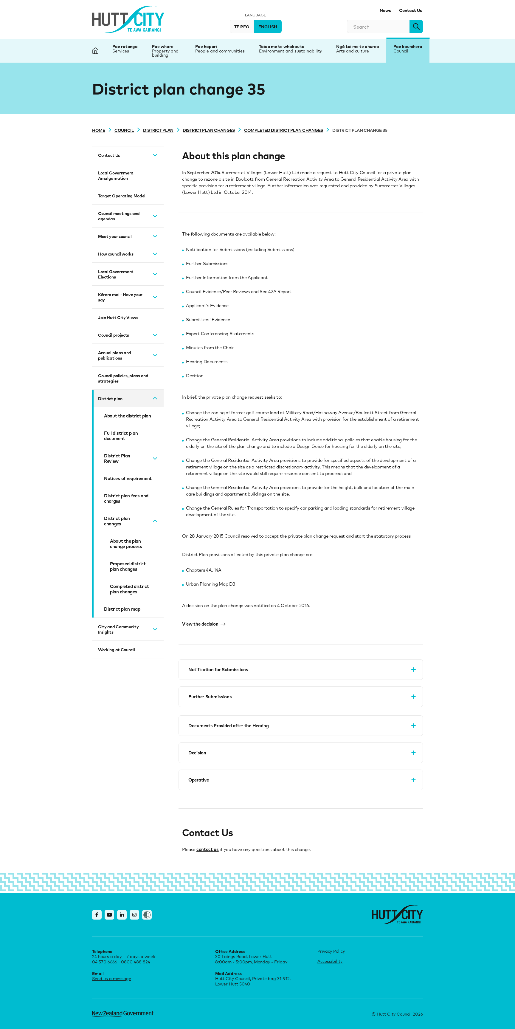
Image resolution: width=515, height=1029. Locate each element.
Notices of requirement (128, 478)
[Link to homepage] (397, 914)
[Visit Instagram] (134, 915)
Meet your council (115, 236)
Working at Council (116, 649)
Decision (197, 752)
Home (98, 130)
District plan (158, 130)
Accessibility (329, 961)
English (267, 27)
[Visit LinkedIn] (122, 915)
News (385, 10)
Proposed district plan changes (128, 566)
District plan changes (209, 130)
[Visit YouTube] (109, 915)
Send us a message (111, 978)
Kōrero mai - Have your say (120, 297)
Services (120, 51)
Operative (198, 779)
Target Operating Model (121, 196)
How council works (116, 254)
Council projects (113, 335)
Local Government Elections (116, 274)
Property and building (165, 53)
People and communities (220, 51)
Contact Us (410, 10)
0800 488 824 (135, 962)
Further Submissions (210, 696)
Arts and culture (352, 51)
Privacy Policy (331, 951)
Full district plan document (121, 436)
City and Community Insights (118, 629)
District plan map (122, 609)
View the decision (200, 624)
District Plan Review (117, 458)
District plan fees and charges (126, 498)
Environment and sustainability (290, 51)
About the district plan (127, 415)
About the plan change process (126, 544)
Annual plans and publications (114, 355)
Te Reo (241, 27)
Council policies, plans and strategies (123, 378)
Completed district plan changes (283, 130)
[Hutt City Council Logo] (128, 19)
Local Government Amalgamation (116, 175)
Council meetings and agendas (119, 216)
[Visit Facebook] (97, 915)
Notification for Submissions (218, 669)
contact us (207, 849)
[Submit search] (416, 26)
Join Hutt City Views (118, 317)
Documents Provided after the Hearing (228, 725)
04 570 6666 (104, 962)
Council (400, 51)
